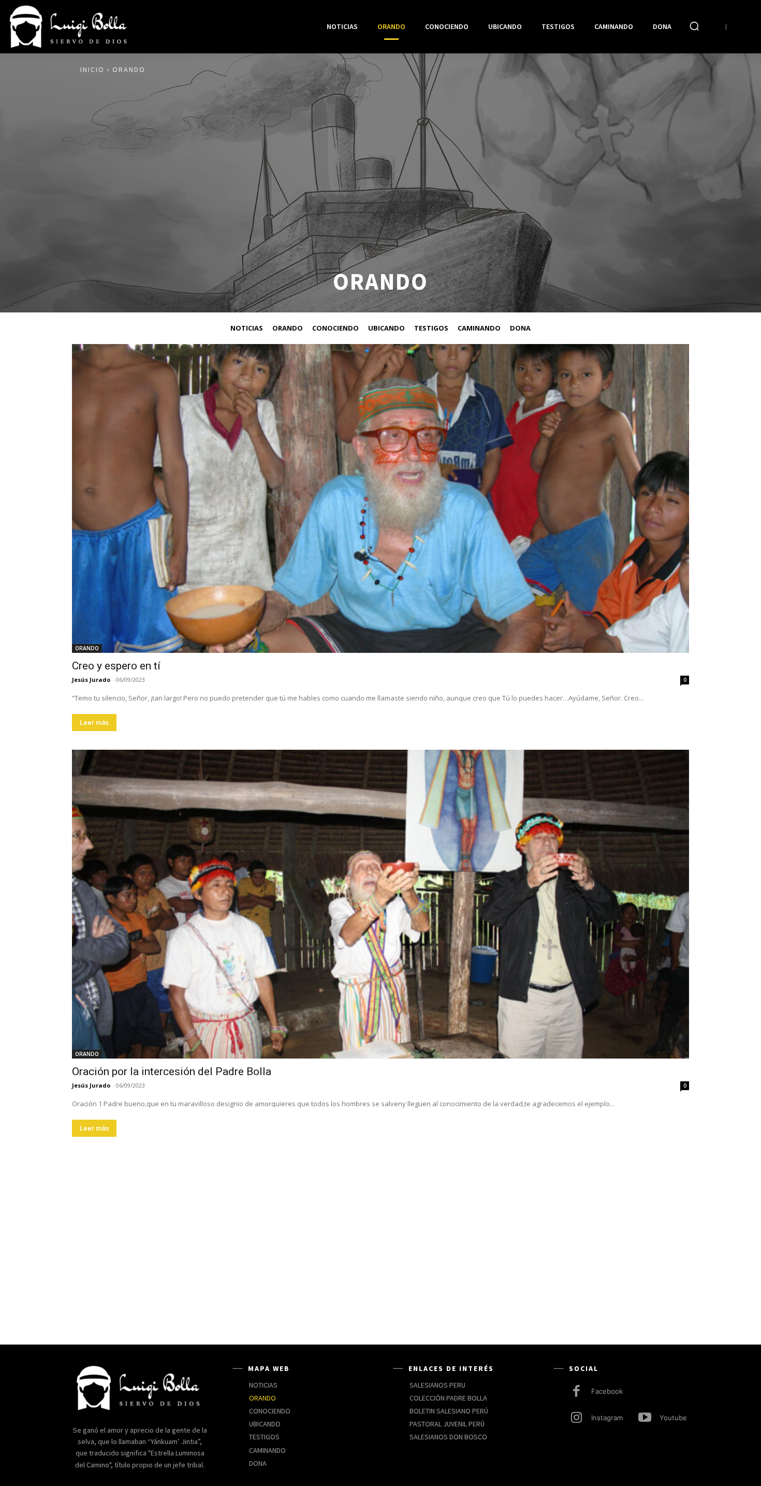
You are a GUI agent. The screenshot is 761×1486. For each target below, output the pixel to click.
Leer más (94, 722)
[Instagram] (576, 1418)
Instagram (607, 1417)
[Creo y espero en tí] (380, 498)
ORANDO (87, 648)
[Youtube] (644, 1418)
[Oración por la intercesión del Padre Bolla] (380, 904)
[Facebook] (576, 1392)
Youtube (673, 1417)
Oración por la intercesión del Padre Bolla (171, 1071)
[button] (694, 26)
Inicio (92, 69)
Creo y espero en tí (116, 666)
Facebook (607, 1391)
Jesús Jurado (91, 679)
